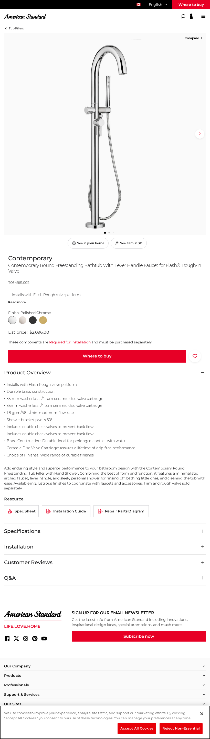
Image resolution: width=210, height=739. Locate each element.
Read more (17, 302)
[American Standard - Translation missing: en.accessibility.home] (32, 614)
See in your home (90, 243)
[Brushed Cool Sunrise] (43, 320)
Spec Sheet (25, 511)
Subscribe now (138, 636)
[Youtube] (44, 638)
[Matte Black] (33, 320)
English (155, 4)
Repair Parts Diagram (125, 511)
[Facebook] (7, 638)
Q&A (10, 578)
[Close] (201, 713)
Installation (19, 547)
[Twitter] (16, 638)
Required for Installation (70, 342)
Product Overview (27, 372)
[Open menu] (203, 16)
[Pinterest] (35, 638)
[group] (105, 134)
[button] (194, 38)
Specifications (22, 531)
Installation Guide (69, 511)
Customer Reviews (28, 562)
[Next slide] (199, 134)
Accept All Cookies (136, 728)
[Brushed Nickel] (22, 320)
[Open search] (183, 16)
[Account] (191, 16)
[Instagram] (26, 638)
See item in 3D (131, 243)
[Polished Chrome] (12, 320)
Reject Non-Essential (181, 728)
